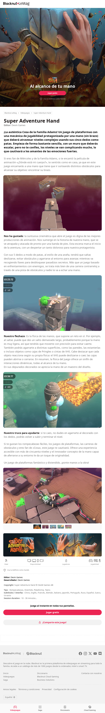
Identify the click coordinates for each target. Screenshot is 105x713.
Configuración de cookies (65, 689)
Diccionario (42, 673)
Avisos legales (9, 689)
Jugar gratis (52, 93)
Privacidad (47, 689)
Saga (5, 680)
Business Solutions (45, 680)
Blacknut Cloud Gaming (48, 676)
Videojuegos (8, 676)
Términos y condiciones (29, 689)
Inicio (5, 673)
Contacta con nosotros (91, 673)
